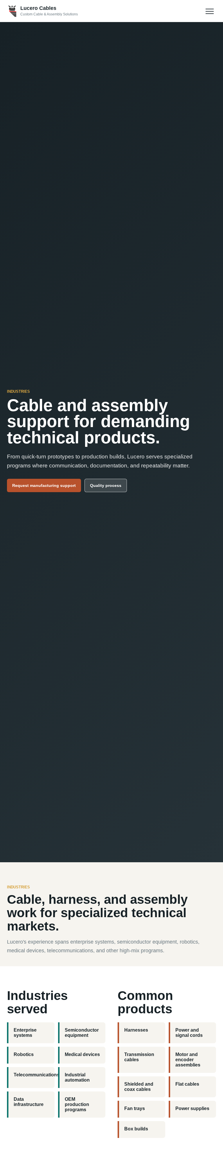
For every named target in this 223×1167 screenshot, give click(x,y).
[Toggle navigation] (209, 11)
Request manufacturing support (44, 485)
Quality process (105, 485)
